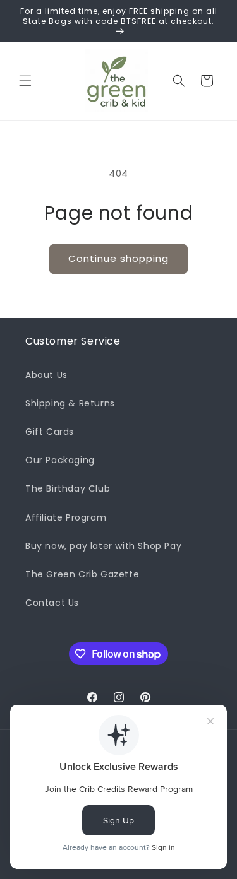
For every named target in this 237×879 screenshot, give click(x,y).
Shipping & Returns (70, 403)
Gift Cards (49, 431)
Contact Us (52, 602)
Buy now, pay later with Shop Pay (103, 546)
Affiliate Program (65, 517)
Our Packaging (60, 460)
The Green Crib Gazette (82, 574)
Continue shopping (118, 258)
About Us (46, 375)
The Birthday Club (67, 488)
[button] (25, 81)
